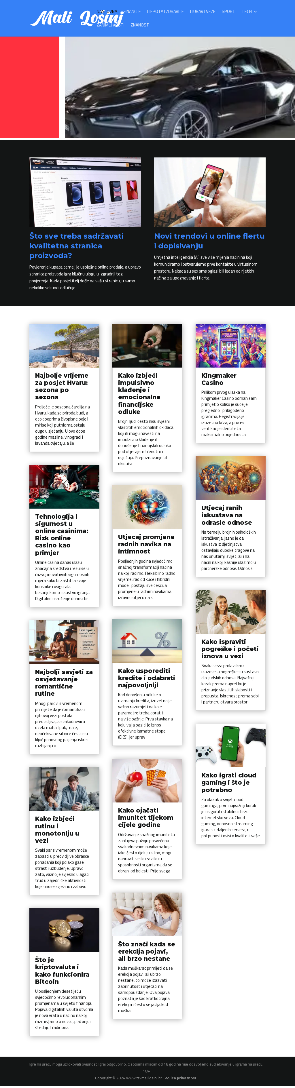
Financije (132, 12)
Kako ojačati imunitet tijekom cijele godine (145, 817)
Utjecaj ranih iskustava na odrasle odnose (226, 515)
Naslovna (107, 12)
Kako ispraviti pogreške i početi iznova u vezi (230, 649)
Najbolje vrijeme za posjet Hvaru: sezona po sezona (61, 386)
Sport (228, 12)
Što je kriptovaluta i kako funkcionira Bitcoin (62, 970)
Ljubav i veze (202, 12)
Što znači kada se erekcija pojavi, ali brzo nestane (146, 951)
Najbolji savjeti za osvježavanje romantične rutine (64, 682)
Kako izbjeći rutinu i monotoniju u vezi (57, 829)
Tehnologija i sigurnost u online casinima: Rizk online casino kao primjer (61, 534)
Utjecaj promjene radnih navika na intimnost (146, 544)
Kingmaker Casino (219, 379)
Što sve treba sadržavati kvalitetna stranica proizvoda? (76, 245)
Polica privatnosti (181, 1078)
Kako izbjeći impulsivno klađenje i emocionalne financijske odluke (139, 393)
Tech (247, 12)
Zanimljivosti (110, 26)
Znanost (140, 26)
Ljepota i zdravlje (165, 12)
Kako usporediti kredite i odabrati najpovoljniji (146, 678)
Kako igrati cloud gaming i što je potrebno (228, 782)
